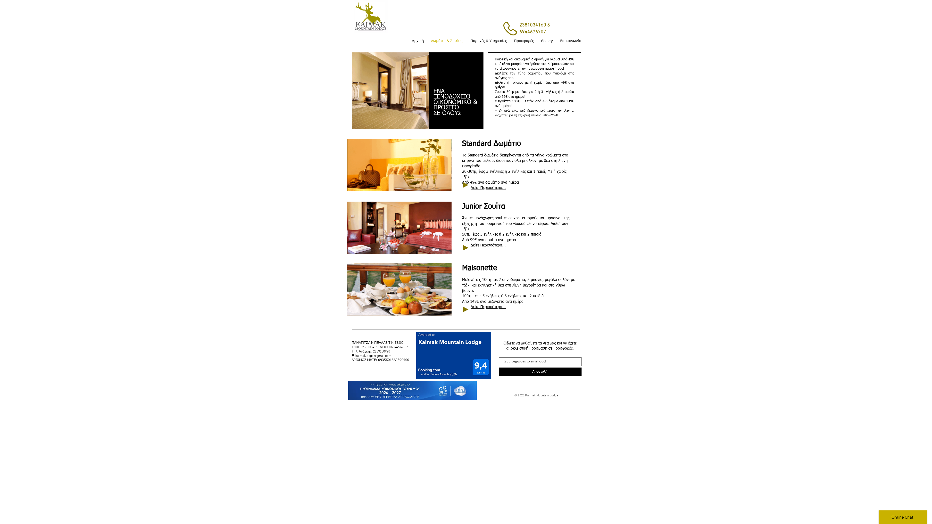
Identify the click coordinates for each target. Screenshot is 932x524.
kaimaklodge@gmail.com (373, 356)
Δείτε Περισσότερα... (488, 188)
